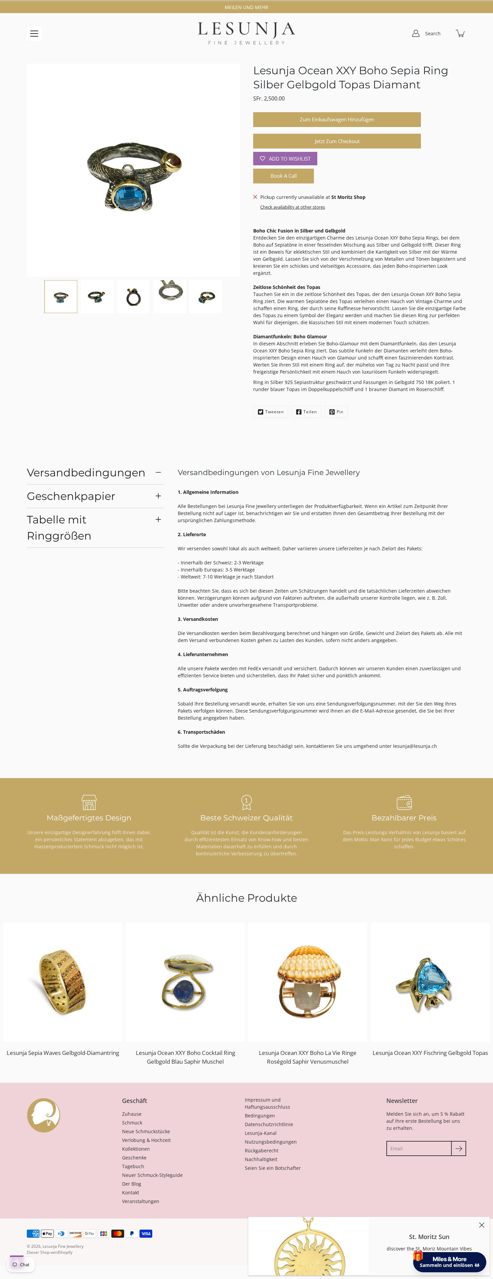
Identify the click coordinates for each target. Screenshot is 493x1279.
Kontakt (130, 1192)
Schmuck (132, 1122)
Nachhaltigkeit (261, 1159)
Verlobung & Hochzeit (146, 1140)
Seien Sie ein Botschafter (273, 1168)
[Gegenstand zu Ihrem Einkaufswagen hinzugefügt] (460, 33)
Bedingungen (260, 1115)
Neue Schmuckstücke (146, 1131)
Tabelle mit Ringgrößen (59, 527)
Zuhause (132, 1114)
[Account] (415, 33)
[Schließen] (482, 1225)
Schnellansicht (66, 982)
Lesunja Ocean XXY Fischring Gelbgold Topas (430, 1053)
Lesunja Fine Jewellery (63, 1246)
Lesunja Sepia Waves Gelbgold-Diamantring (63, 1053)
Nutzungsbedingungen (271, 1142)
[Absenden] (458, 1148)
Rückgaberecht (261, 1150)
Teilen (310, 412)
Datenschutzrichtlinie (269, 1124)
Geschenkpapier (71, 496)
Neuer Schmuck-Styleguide (152, 1175)
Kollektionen (136, 1149)
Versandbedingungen (86, 472)
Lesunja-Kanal (261, 1133)
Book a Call (284, 175)
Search (433, 33)
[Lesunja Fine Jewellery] (246, 33)
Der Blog (131, 1184)
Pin (340, 412)
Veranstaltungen (140, 1201)
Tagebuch (133, 1166)
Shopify (65, 1252)
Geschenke (134, 1157)
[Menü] (34, 34)
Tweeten (274, 412)
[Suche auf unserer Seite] (446, 33)
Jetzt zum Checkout (337, 141)
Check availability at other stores (292, 207)
